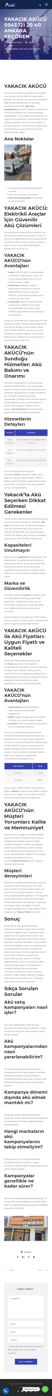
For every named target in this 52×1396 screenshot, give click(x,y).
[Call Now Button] (5, 1391)
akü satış (24, 49)
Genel (10, 46)
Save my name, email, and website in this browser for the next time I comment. (25, 1349)
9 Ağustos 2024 (15, 42)
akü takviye (35, 49)
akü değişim (13, 49)
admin (31, 42)
